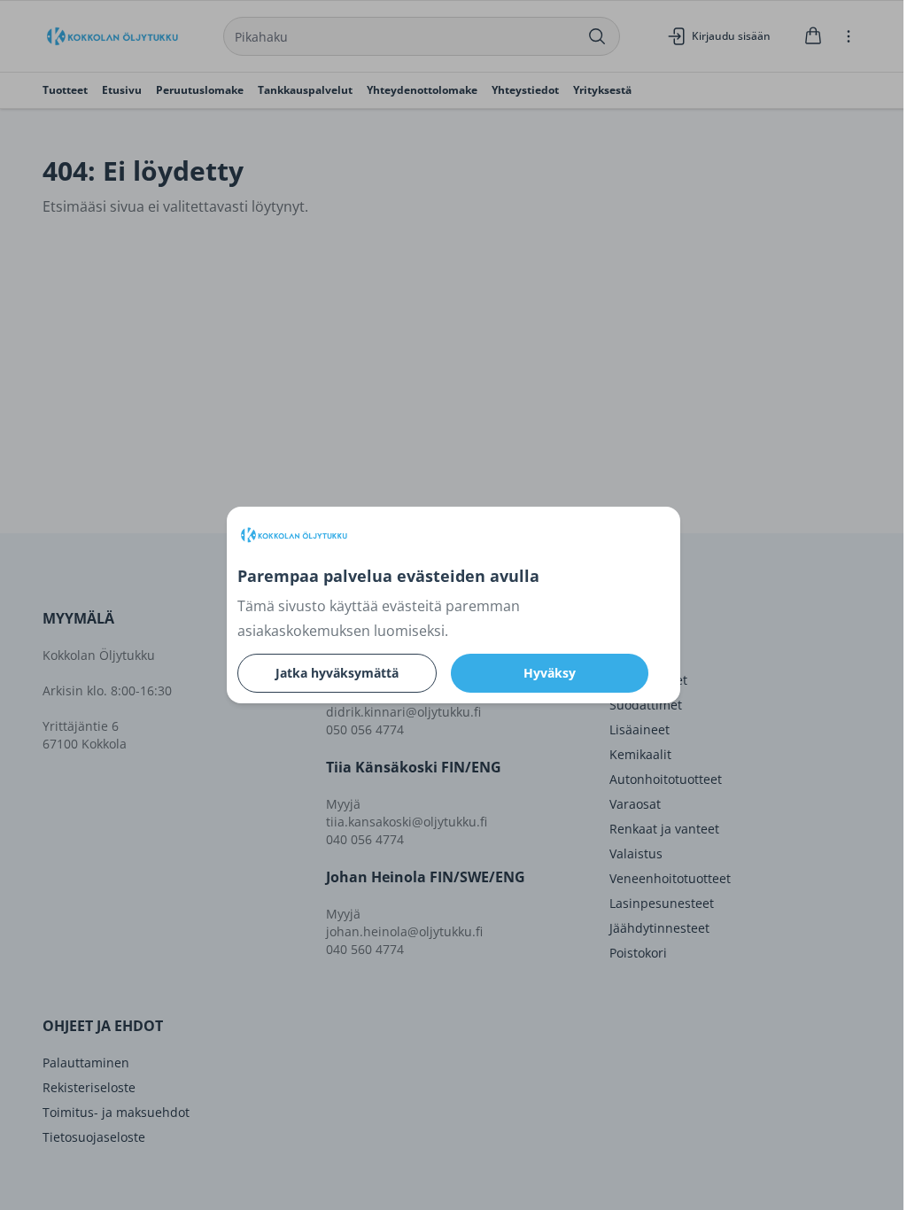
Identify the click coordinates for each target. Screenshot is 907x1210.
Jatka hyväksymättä (337, 672)
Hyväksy (549, 672)
